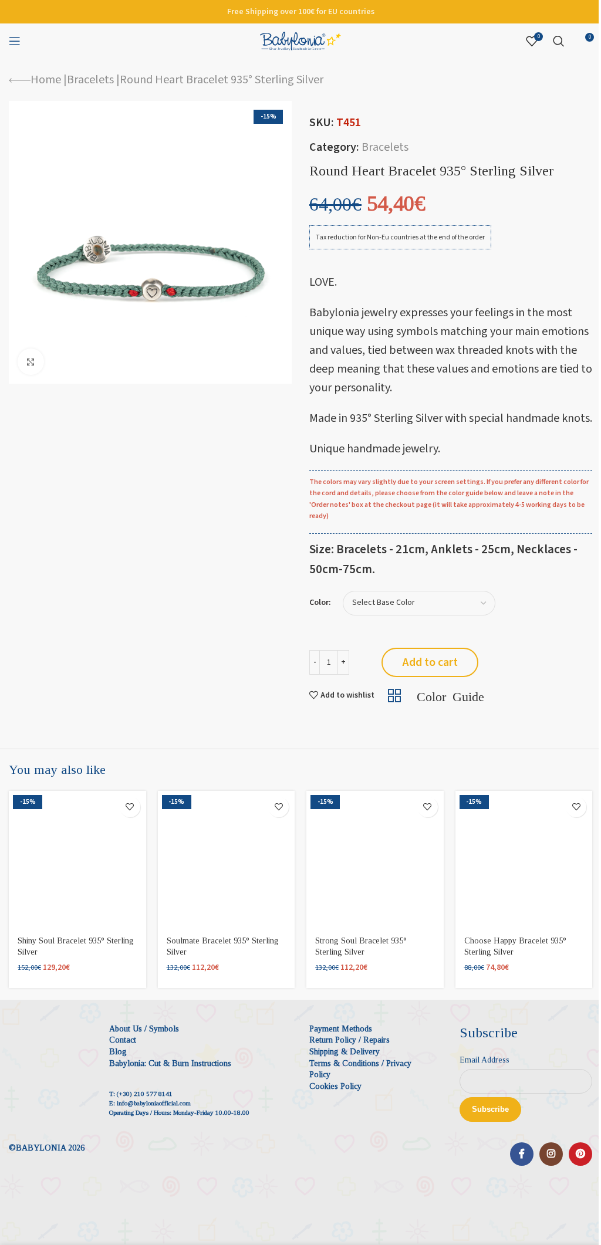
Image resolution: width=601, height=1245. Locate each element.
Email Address (484, 1059)
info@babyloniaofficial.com (154, 1103)
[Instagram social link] (551, 1154)
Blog (118, 1051)
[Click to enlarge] (31, 362)
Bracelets (90, 80)
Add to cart (430, 662)
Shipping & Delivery (344, 1051)
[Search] (558, 41)
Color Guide (450, 695)
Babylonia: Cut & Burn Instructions (170, 1063)
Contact (122, 1040)
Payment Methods (340, 1028)
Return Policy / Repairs (349, 1040)
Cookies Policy (335, 1086)
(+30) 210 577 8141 (145, 1093)
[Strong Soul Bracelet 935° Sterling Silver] (375, 859)
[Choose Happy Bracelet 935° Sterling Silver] (524, 859)
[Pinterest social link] (580, 1154)
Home (46, 80)
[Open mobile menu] (14, 41)
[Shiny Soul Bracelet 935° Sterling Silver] (77, 859)
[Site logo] (300, 40)
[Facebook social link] (522, 1154)
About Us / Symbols (144, 1028)
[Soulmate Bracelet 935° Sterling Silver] (226, 859)
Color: (320, 602)
